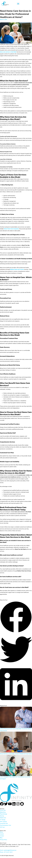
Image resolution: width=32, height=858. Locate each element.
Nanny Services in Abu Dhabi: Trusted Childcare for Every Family (16, 754)
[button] (18, 4)
